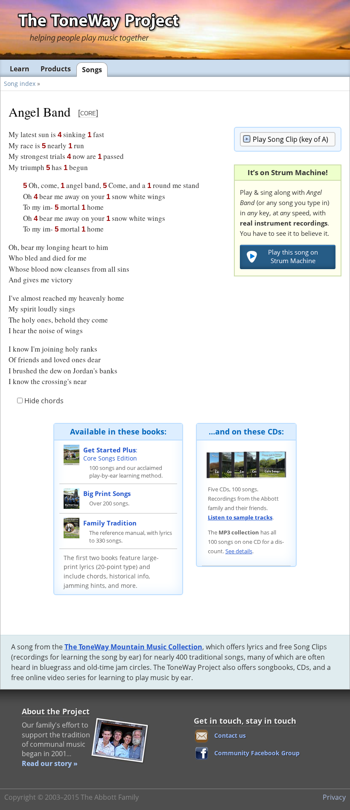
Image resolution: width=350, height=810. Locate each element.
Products (56, 68)
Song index (19, 83)
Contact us (230, 735)
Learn (19, 68)
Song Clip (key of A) (290, 139)
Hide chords (43, 400)
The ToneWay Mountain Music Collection (133, 647)
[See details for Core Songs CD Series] (246, 464)
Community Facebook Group (257, 753)
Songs (92, 69)
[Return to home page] (98, 29)
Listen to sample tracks (240, 517)
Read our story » (50, 763)
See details (238, 551)
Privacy (334, 797)
